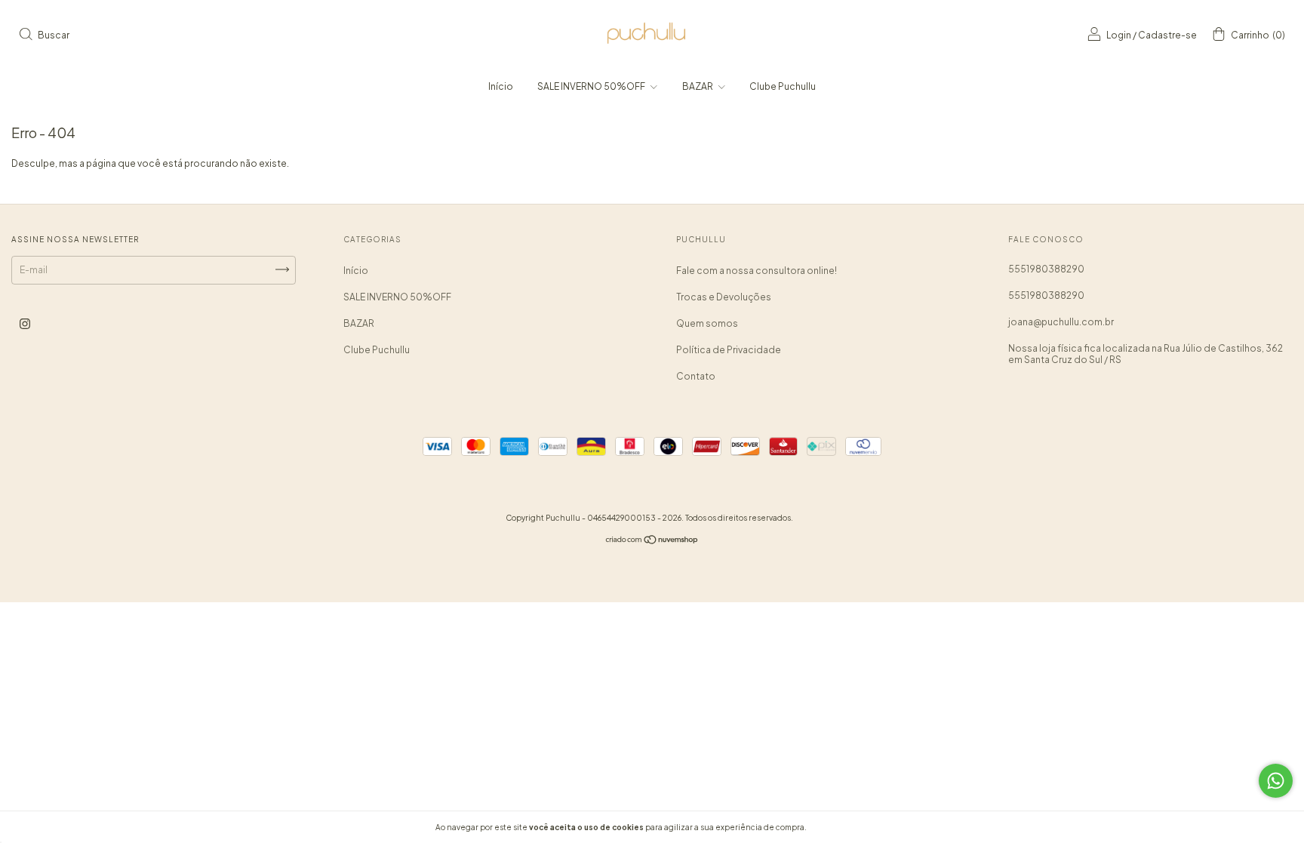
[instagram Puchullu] (24, 323)
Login (1118, 35)
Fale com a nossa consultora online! (756, 270)
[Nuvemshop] (652, 541)
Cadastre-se (1167, 35)
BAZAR (698, 86)
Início (500, 86)
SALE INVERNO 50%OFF (592, 86)
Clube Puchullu (782, 86)
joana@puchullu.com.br (1061, 322)
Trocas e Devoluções (723, 297)
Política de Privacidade (728, 349)
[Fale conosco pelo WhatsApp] (1276, 781)
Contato (695, 376)
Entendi (843, 827)
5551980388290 (1046, 269)
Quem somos (707, 323)
